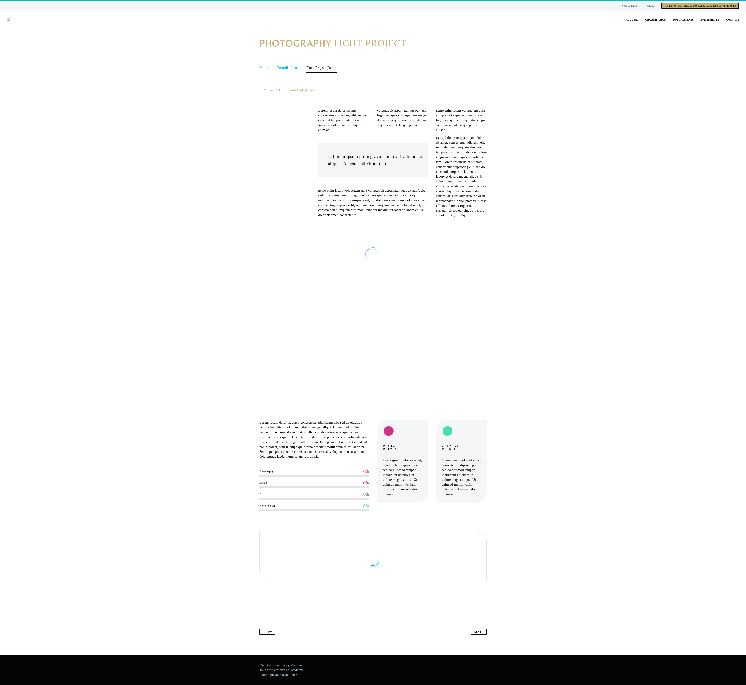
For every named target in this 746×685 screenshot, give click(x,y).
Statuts (650, 5)
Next (477, 631)
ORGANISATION (655, 19)
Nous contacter (629, 5)
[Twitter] (270, 608)
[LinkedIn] (293, 608)
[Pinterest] (277, 608)
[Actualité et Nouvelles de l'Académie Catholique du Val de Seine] (27, 5)
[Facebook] (9, 5)
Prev (268, 631)
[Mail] (21, 5)
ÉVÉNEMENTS (709, 19)
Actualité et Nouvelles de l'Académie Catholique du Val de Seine (700, 5)
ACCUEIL (632, 19)
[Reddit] (300, 608)
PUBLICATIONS (683, 19)
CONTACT (732, 19)
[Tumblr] (285, 608)
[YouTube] (15, 5)
